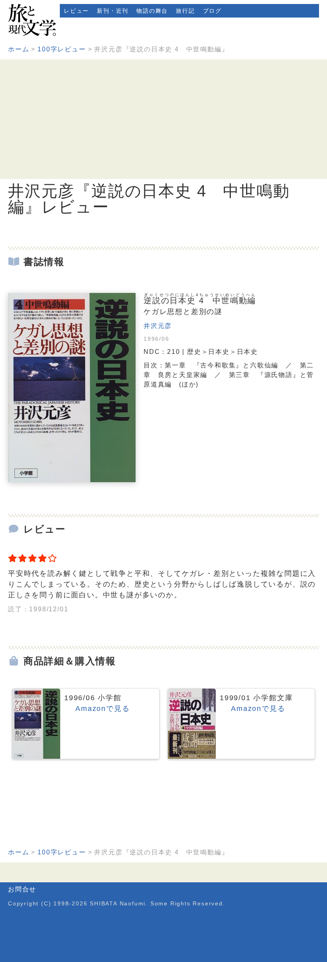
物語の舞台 (152, 11)
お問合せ (22, 889)
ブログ (212, 11)
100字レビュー (61, 49)
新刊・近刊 (112, 11)
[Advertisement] (163, 119)
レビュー (76, 11)
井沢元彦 (158, 325)
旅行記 (185, 11)
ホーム (18, 49)
